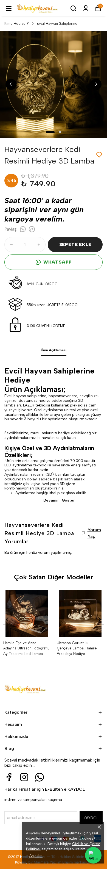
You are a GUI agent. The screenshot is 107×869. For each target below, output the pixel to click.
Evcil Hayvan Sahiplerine (57, 23)
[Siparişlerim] (85, 8)
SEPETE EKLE (75, 244)
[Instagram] (24, 777)
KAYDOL (91, 818)
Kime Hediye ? (16, 23)
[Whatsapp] (39, 777)
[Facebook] (8, 777)
